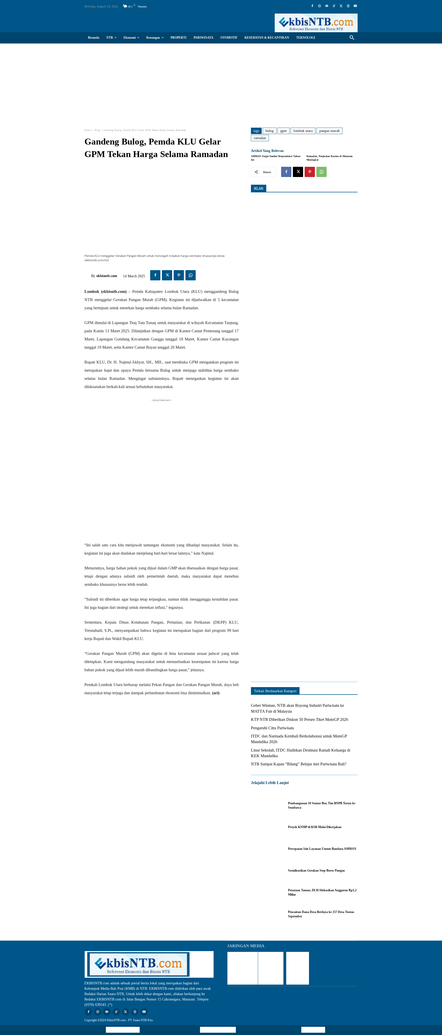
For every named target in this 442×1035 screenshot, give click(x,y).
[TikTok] (334, 6)
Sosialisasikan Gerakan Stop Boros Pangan (316, 870)
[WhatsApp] (190, 275)
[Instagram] (319, 6)
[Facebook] (312, 6)
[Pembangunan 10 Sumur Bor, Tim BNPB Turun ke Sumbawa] (267, 805)
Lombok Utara (303, 131)
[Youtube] (355, 6)
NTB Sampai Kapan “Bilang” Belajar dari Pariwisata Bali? (298, 764)
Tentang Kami (313, 1030)
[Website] (348, 6)
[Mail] (326, 6)
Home (87, 130)
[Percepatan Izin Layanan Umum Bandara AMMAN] (267, 848)
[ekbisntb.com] (87, 276)
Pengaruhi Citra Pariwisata (272, 728)
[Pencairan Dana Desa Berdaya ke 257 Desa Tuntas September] (267, 914)
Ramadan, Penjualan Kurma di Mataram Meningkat (329, 158)
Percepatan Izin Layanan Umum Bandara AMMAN (322, 849)
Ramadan (260, 138)
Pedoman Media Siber (218, 1030)
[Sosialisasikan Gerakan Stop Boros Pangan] (267, 870)
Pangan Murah (329, 131)
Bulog (270, 131)
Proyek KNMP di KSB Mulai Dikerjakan (314, 827)
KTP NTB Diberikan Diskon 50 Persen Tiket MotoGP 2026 (299, 719)
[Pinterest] (179, 275)
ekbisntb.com (106, 276)
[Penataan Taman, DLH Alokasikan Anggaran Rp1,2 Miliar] (267, 892)
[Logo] (316, 23)
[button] (352, 37)
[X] (341, 6)
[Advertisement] (221, 82)
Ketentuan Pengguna (122, 1030)
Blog (97, 130)
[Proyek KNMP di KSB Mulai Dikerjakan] (267, 827)
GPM (283, 131)
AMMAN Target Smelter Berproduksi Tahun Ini (276, 158)
